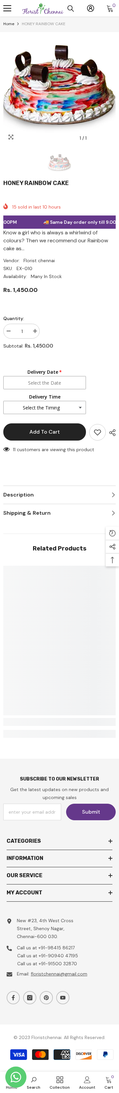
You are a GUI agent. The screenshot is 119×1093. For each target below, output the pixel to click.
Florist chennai (39, 260)
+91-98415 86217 (56, 948)
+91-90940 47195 (58, 956)
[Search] (71, 9)
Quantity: (13, 318)
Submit (91, 811)
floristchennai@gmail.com (59, 974)
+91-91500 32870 (58, 964)
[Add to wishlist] (97, 432)
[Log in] (90, 8)
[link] (59, 722)
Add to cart (44, 431)
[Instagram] (29, 997)
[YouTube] (62, 997)
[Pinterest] (46, 997)
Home (8, 23)
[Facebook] (13, 997)
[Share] (111, 433)
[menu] (7, 8)
